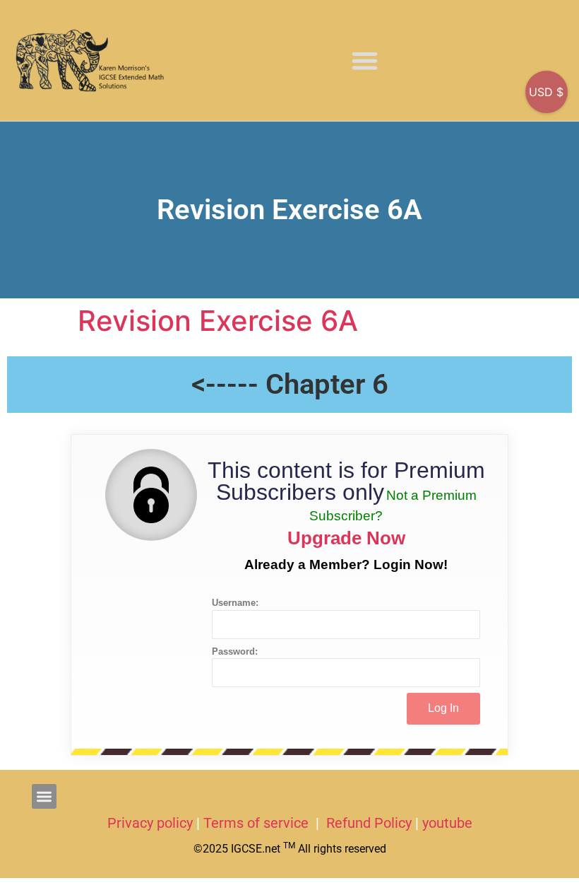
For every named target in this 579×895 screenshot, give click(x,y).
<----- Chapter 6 (289, 384)
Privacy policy (150, 822)
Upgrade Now (346, 538)
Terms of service (257, 822)
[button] (365, 60)
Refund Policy (369, 822)
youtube (447, 822)
